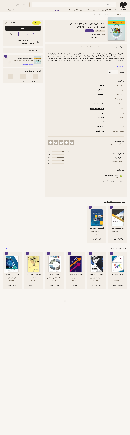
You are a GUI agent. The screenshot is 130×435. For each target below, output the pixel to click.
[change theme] (5, 4)
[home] (123, 6)
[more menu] (49, 38)
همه (6, 202)
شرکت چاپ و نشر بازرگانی (95, 38)
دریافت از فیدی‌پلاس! (29, 34)
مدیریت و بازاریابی (106, 15)
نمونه (11, 34)
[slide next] (6, 271)
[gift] (58, 38)
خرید (23, 28)
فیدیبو (125, 15)
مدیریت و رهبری (96, 15)
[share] (63, 38)
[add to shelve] (35, 76)
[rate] (72, 142)
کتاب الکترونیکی (117, 15)
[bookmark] (54, 38)
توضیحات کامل (120, 67)
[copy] (7, 42)
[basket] (11, 4)
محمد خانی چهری (95, 34)
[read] (10, 76)
